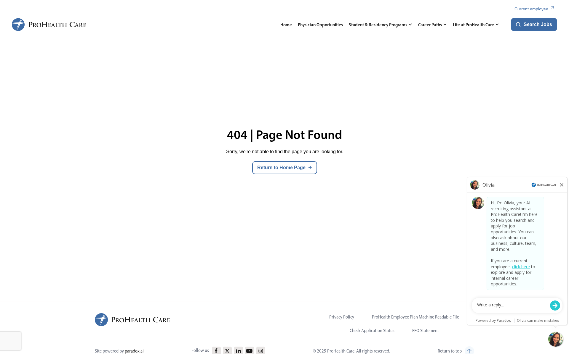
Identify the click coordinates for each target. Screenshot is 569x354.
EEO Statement (425, 330)
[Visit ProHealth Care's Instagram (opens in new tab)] (261, 351)
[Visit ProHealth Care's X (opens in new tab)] (227, 351)
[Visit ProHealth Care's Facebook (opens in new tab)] (216, 350)
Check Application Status (372, 330)
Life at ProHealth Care (473, 25)
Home (286, 25)
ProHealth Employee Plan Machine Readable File (415, 317)
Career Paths (430, 25)
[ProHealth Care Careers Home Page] (49, 24)
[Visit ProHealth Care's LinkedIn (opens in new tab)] (238, 351)
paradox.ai (134, 351)
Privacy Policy (341, 317)
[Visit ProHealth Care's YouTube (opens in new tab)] (249, 351)
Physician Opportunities (320, 25)
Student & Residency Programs (378, 25)
